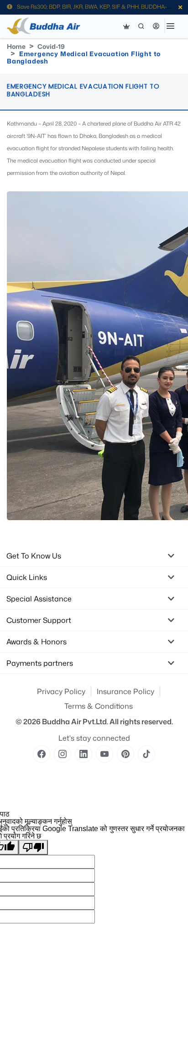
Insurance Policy (125, 691)
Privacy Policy (61, 691)
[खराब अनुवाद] (33, 847)
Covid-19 (51, 46)
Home (16, 46)
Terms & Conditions (98, 706)
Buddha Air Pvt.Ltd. (75, 721)
